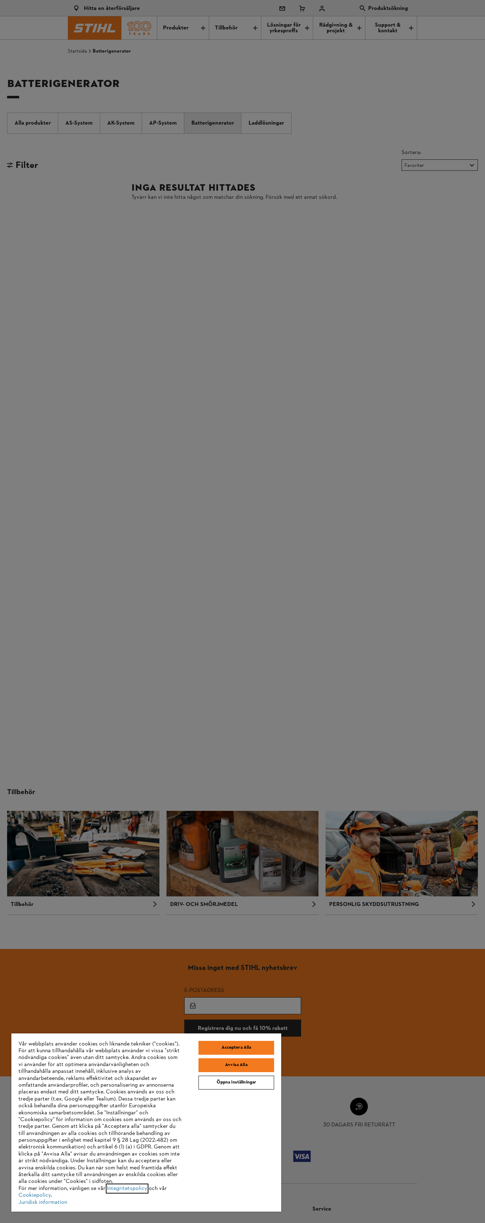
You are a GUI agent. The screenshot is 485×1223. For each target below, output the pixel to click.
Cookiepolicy (34, 1195)
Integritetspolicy (127, 1188)
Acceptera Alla (236, 1047)
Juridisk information (42, 1202)
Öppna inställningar (236, 1082)
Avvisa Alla (236, 1065)
